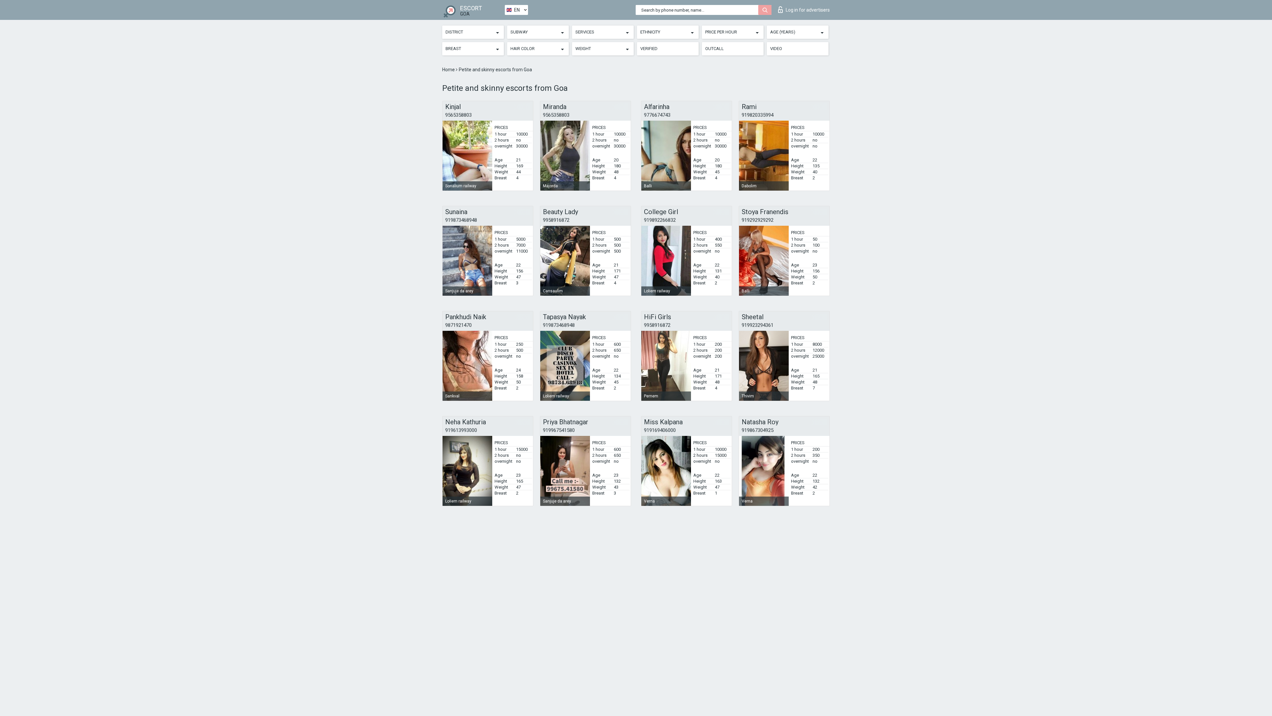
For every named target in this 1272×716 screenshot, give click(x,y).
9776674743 (657, 115)
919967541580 (559, 430)
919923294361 (757, 325)
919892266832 (660, 220)
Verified (649, 48)
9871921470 (458, 325)
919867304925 (757, 430)
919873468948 (461, 220)
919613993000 (461, 430)
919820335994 (757, 115)
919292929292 (757, 220)
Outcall (714, 48)
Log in (808, 10)
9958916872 (556, 220)
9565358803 (458, 115)
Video (776, 48)
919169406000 (660, 430)
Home (449, 69)
